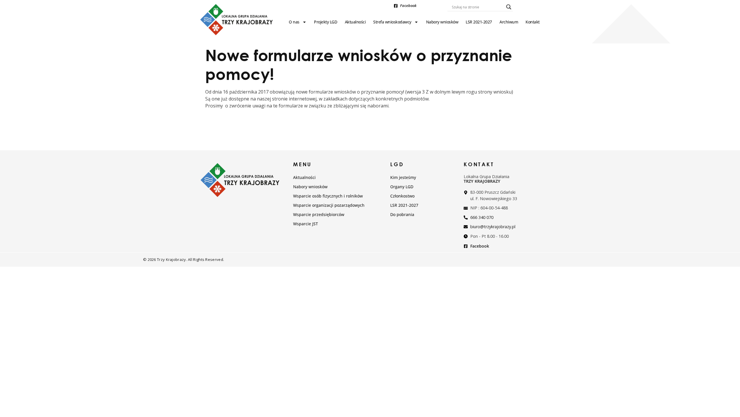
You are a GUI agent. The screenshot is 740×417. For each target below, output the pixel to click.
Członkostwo (402, 196)
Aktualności (355, 22)
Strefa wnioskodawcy (392, 22)
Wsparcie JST (305, 223)
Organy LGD (401, 186)
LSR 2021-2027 (479, 22)
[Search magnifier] (509, 7)
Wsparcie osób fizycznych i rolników (328, 196)
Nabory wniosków (442, 22)
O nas (294, 22)
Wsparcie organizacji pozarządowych (329, 205)
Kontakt (533, 22)
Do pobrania (402, 214)
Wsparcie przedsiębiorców (318, 214)
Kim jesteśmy (403, 177)
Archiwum (509, 22)
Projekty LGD (325, 22)
